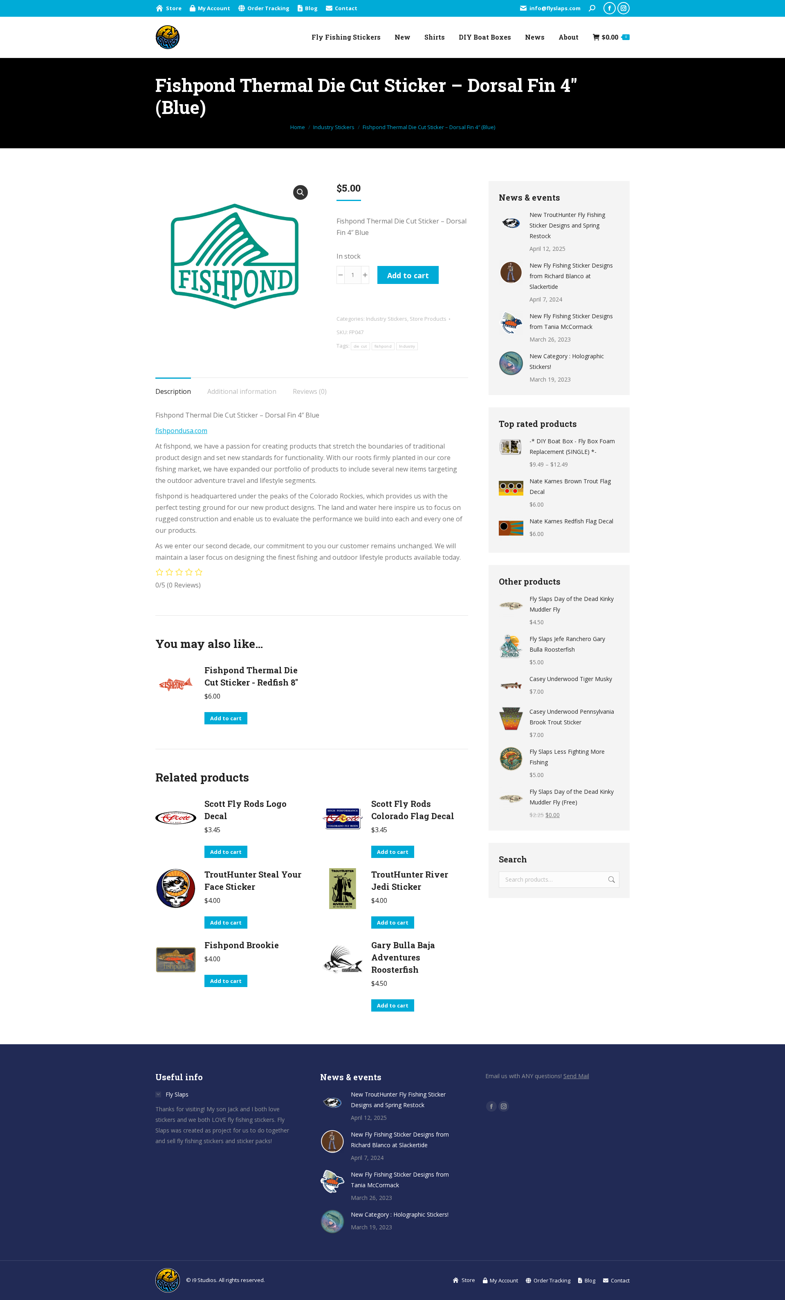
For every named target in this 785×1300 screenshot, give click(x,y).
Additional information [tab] (241, 391)
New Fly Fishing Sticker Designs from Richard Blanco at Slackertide (571, 275)
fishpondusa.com (181, 430)
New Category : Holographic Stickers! (566, 361)
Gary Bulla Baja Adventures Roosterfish (403, 957)
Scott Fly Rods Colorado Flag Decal (412, 809)
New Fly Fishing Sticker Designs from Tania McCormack (571, 321)
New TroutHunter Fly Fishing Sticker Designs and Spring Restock (567, 225)
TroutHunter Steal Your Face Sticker (252, 880)
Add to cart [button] (226, 718)
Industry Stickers (386, 318)
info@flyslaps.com (555, 8)
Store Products (428, 318)
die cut (360, 346)
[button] (300, 192)
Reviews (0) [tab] (310, 391)
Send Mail (576, 1076)
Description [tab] (173, 391)
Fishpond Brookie (241, 945)
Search (611, 879)
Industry (407, 346)
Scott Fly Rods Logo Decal (245, 809)
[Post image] (511, 222)
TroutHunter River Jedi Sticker (409, 880)
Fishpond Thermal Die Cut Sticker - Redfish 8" (251, 676)
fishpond (383, 346)
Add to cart (408, 275)
